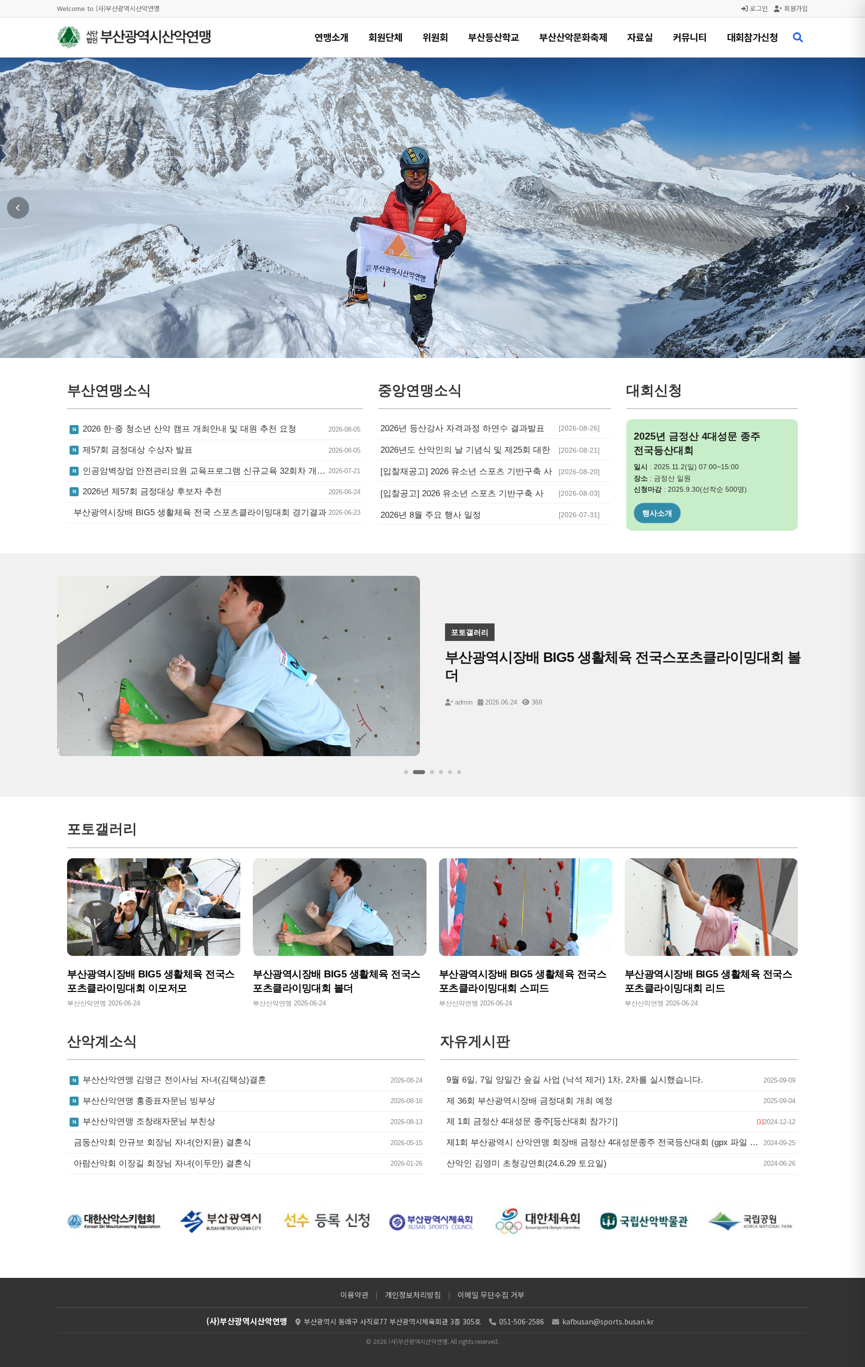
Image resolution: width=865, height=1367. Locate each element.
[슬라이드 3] (428, 772)
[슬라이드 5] (450, 772)
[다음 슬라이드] (847, 208)
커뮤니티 (690, 37)
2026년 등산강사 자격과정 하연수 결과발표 (462, 428)
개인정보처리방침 (413, 1294)
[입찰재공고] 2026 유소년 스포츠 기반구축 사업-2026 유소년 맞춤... (466, 472)
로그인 (758, 8)
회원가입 (795, 8)
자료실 (640, 37)
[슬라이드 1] (406, 772)
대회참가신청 (752, 37)
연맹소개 (331, 37)
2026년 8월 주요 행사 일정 (430, 515)
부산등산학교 (493, 37)
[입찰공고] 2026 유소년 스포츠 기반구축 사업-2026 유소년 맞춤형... (462, 494)
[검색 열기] (798, 38)
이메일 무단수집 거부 (491, 1294)
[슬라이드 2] (415, 772)
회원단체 (385, 37)
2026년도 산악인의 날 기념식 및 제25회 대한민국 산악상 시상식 (465, 450)
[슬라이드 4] (441, 772)
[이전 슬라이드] (18, 208)
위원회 (435, 37)
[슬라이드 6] (459, 772)
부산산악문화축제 (573, 37)
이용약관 (354, 1294)
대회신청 (657, 513)
